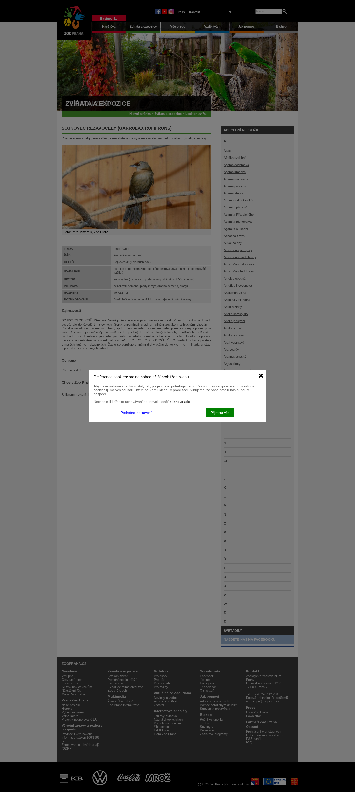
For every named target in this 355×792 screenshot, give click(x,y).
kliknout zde (180, 401)
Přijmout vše (220, 413)
